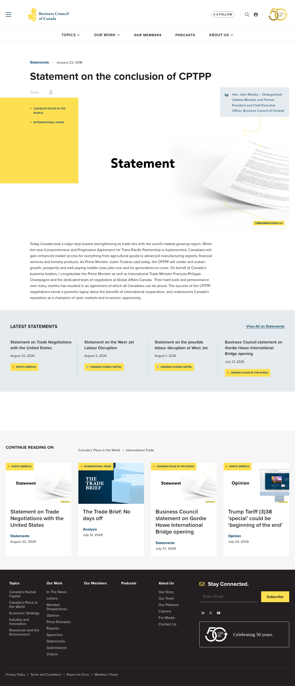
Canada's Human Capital (105, 367)
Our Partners (169, 604)
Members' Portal (106, 674)
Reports (53, 628)
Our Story (166, 592)
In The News (57, 592)
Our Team (166, 598)
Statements (39, 62)
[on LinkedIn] (203, 613)
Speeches (54, 634)
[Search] (247, 14)
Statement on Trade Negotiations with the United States (41, 345)
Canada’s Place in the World (49, 110)
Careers (165, 611)
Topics (69, 35)
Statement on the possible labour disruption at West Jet (181, 345)
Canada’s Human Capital (22, 594)
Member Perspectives (57, 607)
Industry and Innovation (19, 621)
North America (26, 367)
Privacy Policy (15, 674)
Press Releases (59, 621)
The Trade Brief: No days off (106, 514)
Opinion (234, 536)
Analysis (90, 529)
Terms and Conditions (45, 674)
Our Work (105, 35)
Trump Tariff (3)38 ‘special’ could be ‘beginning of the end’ (255, 518)
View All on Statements (265, 326)
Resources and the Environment (24, 632)
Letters (52, 598)
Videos (52, 654)
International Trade (48, 122)
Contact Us (167, 624)
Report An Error (78, 674)
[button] (8, 14)
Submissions (57, 647)
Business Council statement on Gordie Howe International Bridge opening (253, 348)
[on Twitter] (210, 613)
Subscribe (275, 596)
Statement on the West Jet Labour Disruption (109, 345)
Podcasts (185, 35)
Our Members (148, 35)
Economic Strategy (24, 613)
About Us (219, 35)
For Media (167, 617)
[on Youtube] (219, 613)
